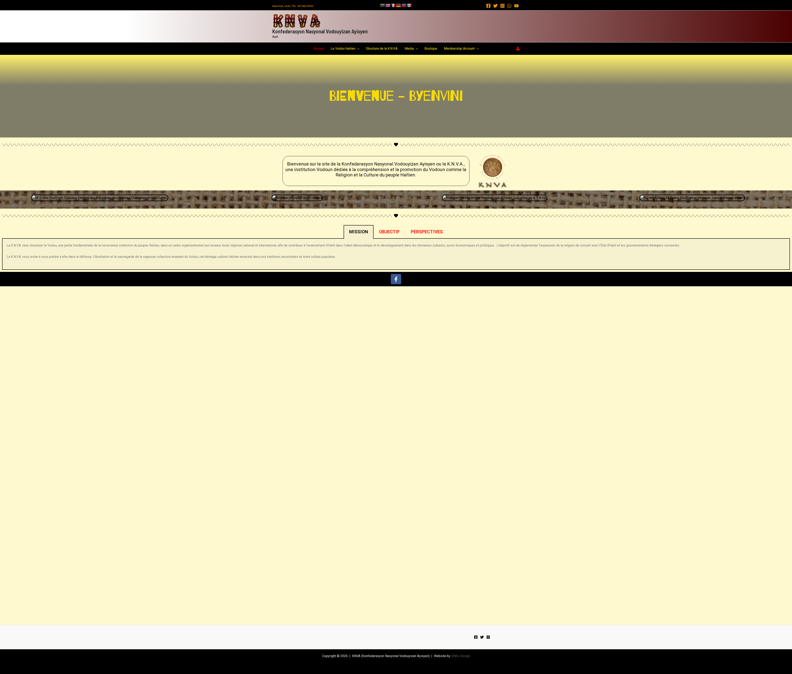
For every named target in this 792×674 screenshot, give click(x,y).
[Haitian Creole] (404, 5)
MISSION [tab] (358, 231)
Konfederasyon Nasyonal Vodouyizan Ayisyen (320, 31)
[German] (398, 5)
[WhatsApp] (509, 6)
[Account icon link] (518, 48)
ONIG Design (460, 656)
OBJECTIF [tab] (389, 231)
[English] (388, 5)
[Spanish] (409, 5)
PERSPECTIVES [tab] (427, 231)
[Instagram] (502, 6)
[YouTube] (516, 6)
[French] (393, 5)
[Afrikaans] (382, 5)
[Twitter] (495, 6)
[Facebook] (488, 6)
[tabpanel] (396, 254)
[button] (357, 48)
